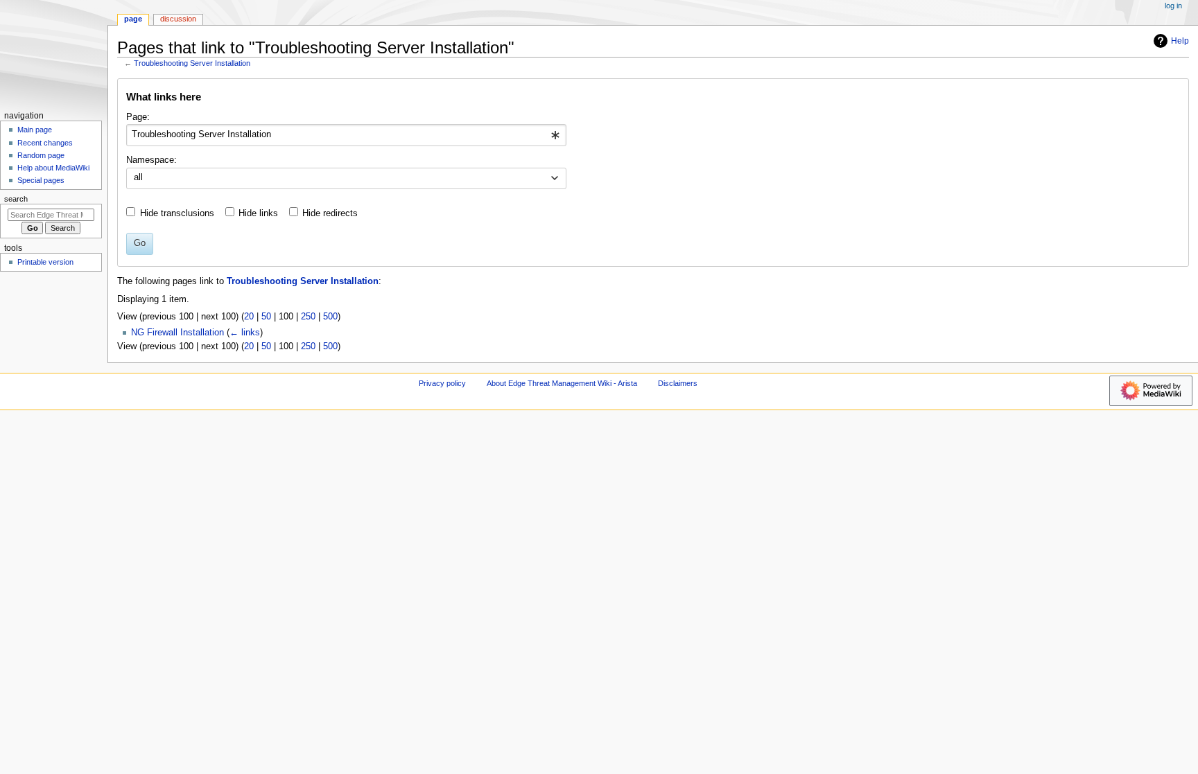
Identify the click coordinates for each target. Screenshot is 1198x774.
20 (249, 317)
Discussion (178, 19)
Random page (40, 155)
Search (16, 199)
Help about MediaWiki (53, 168)
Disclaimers (677, 383)
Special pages (40, 180)
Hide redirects (330, 213)
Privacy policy (442, 383)
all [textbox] (138, 177)
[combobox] (346, 135)
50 (266, 317)
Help (1180, 41)
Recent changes (45, 143)
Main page (34, 129)
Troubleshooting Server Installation (192, 63)
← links (244, 332)
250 (308, 317)
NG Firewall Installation (177, 332)
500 (330, 317)
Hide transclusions (177, 213)
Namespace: (151, 160)
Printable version (45, 262)
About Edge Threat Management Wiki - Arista (562, 383)
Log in (1173, 5)
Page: (138, 117)
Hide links (258, 213)
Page (133, 19)
